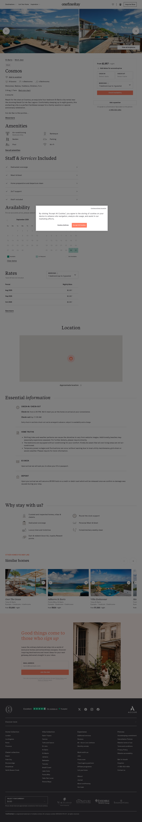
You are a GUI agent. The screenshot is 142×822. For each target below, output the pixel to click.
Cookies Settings (63, 225)
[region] (72, 218)
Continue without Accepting (98, 208)
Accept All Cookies (79, 225)
